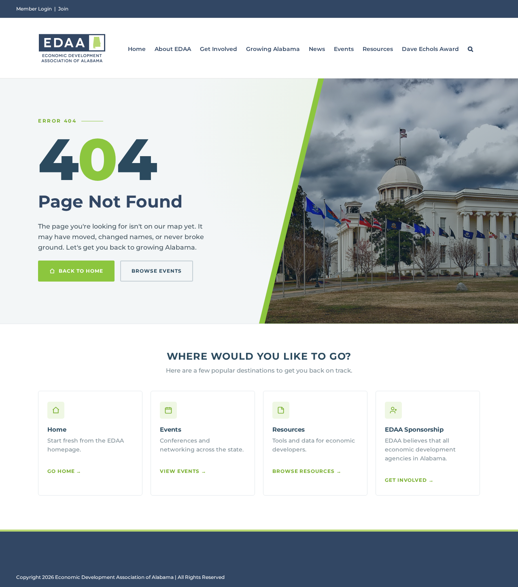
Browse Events (157, 271)
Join (63, 9)
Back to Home (81, 271)
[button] (470, 48)
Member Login (34, 9)
